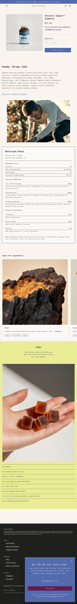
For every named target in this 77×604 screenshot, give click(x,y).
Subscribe (50, 588)
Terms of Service (54, 596)
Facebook (9, 579)
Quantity (49, 38)
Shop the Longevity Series (14, 94)
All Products (10, 543)
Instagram (9, 576)
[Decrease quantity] (47, 42)
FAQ (7, 559)
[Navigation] (7, 6)
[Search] (65, 6)
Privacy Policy (11, 563)
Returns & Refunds (12, 566)
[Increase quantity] (54, 42)
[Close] (71, 561)
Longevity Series (12, 550)
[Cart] (70, 6)
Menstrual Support (12, 546)
